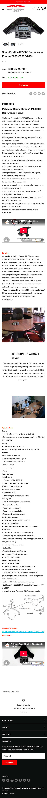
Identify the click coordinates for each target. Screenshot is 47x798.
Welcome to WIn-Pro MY (23, 2)
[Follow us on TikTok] (20, 780)
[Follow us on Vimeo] (24, 780)
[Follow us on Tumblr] (28, 780)
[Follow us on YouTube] (16, 780)
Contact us (23, 85)
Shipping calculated (15, 72)
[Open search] (34, 8)
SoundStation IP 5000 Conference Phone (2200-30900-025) (23, 631)
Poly (4, 61)
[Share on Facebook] (30, 93)
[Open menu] (3, 9)
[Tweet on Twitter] (39, 93)
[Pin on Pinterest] (35, 93)
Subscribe (9, 762)
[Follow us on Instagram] (12, 780)
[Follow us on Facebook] (3, 780)
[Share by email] (43, 93)
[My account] (38, 8)
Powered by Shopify (8, 793)
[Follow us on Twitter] (7, 780)
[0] (43, 8)
